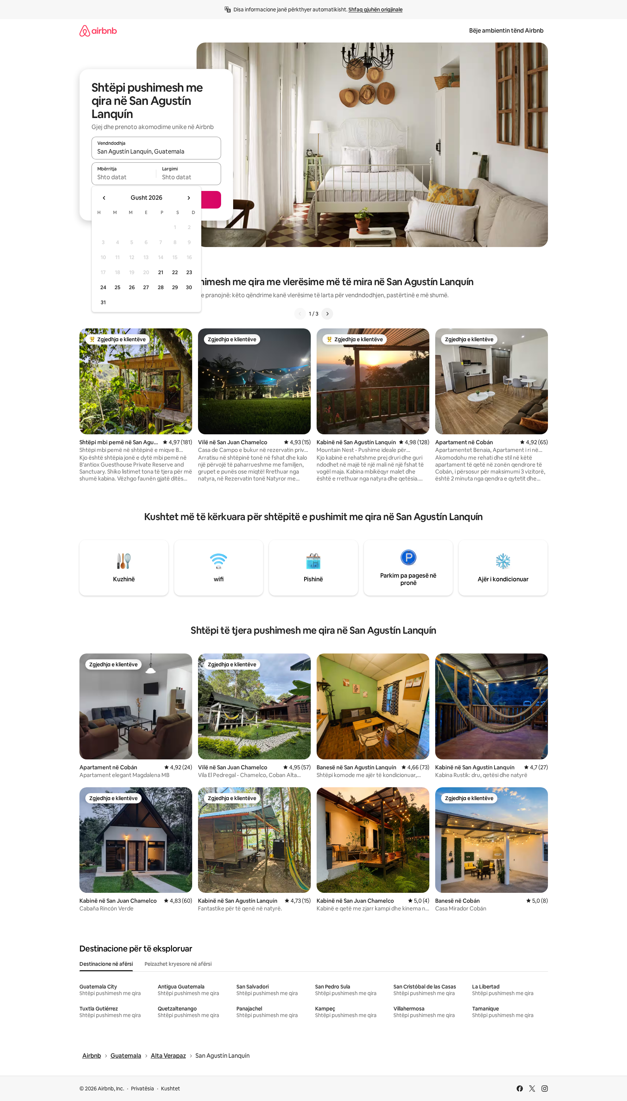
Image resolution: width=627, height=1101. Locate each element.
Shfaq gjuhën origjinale (375, 9)
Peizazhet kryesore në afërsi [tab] (178, 964)
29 (175, 287)
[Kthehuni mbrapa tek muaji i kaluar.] (104, 198)
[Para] (327, 314)
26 (132, 287)
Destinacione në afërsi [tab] (106, 964)
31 (103, 302)
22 (175, 272)
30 (189, 287)
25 (117, 287)
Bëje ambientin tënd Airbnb (506, 30)
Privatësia (142, 1088)
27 (146, 287)
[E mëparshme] (300, 314)
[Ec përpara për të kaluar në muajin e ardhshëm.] (188, 198)
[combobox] (156, 151)
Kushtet (170, 1088)
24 (103, 287)
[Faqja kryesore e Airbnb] (98, 30)
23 (189, 272)
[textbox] (123, 177)
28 (161, 287)
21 (160, 272)
